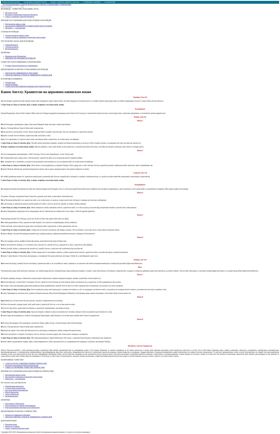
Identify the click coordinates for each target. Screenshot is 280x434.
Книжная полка (11, 424)
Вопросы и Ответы (12, 426)
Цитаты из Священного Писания (17, 415)
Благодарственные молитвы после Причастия (22, 407)
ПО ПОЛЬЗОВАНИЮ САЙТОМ (15, 5)
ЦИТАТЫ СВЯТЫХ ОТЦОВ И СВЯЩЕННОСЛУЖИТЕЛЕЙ (28, 75)
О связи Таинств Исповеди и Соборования (21, 66)
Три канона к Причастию (14, 404)
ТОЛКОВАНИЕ (53, 5)
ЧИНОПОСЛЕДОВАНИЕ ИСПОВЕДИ (20, 58)
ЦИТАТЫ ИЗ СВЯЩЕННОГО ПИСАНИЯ (21, 73)
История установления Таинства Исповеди (21, 15)
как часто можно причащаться (16, 390)
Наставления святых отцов (15, 24)
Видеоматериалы (11, 49)
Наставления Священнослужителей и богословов (23, 377)
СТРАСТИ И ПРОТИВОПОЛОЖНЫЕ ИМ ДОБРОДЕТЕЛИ (28, 86)
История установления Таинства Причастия (21, 365)
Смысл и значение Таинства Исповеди (19, 17)
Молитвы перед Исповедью (15, 56)
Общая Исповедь (11, 45)
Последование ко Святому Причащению (20, 406)
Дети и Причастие (12, 394)
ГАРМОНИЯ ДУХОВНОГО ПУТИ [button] (35, 2)
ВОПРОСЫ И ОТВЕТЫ (37, 5)
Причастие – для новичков (15, 379)
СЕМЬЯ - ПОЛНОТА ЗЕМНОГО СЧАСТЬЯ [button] (64, 2)
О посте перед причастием (15, 388)
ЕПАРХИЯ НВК (110, 2)
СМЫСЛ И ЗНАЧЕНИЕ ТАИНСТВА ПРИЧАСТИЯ (25, 367)
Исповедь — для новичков (15, 28)
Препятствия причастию (14, 386)
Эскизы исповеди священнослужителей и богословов (25, 37)
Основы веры (10, 82)
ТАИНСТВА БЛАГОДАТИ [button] (11, 2)
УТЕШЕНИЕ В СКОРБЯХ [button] (92, 2)
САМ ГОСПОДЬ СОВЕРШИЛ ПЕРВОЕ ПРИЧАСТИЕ (26, 363)
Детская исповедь (11, 47)
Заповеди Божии (11, 84)
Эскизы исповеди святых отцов (17, 35)
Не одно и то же (11, 13)
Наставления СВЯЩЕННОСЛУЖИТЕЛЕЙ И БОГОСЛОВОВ (28, 26)
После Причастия (11, 392)
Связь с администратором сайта (17, 428)
